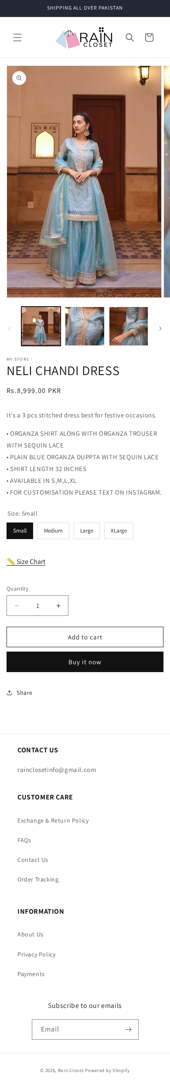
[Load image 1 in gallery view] (41, 326)
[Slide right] (160, 328)
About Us (30, 934)
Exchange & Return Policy (52, 820)
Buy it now (85, 662)
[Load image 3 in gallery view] (128, 326)
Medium (53, 528)
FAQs (24, 840)
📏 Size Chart (26, 561)
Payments (31, 974)
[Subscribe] (128, 1029)
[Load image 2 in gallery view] (84, 326)
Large (87, 528)
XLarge (119, 528)
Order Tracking (37, 879)
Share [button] (25, 693)
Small (20, 528)
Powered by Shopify (107, 1070)
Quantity (17, 588)
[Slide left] (9, 328)
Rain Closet (71, 1070)
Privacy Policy (36, 954)
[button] (17, 37)
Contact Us (32, 860)
